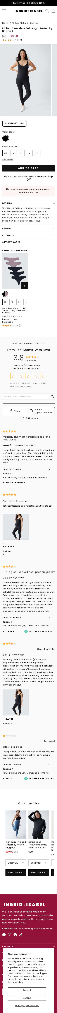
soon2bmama (13, 445)
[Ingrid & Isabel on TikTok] (20, 936)
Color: (8, 131)
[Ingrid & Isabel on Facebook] (4, 936)
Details (7, 203)
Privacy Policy (15, 982)
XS (5, 152)
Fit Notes (8, 235)
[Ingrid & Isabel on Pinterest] (15, 936)
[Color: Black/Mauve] (5, 294)
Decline (27, 997)
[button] (13, 376)
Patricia (9, 501)
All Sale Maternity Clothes (25, 23)
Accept (27, 990)
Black (6, 138)
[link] (5, 294)
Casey (7, 577)
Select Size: (9, 146)
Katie (7, 654)
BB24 (6, 746)
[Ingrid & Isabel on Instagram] (9, 936)
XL (37, 152)
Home (5, 23)
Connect (7, 946)
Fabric (6, 228)
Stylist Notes (11, 242)
